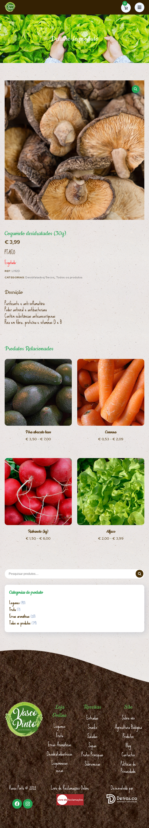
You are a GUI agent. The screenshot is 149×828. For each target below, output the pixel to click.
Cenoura (110, 432)
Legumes (14, 602)
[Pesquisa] (139, 574)
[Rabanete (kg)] (38, 491)
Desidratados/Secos (40, 277)
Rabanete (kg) (38, 531)
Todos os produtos (69, 277)
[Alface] (110, 491)
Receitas (92, 707)
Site (128, 707)
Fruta (12, 609)
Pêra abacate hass (38, 432)
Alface (110, 531)
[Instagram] (28, 804)
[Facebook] (17, 804)
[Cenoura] (110, 392)
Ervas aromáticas (19, 616)
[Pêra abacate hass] (38, 392)
